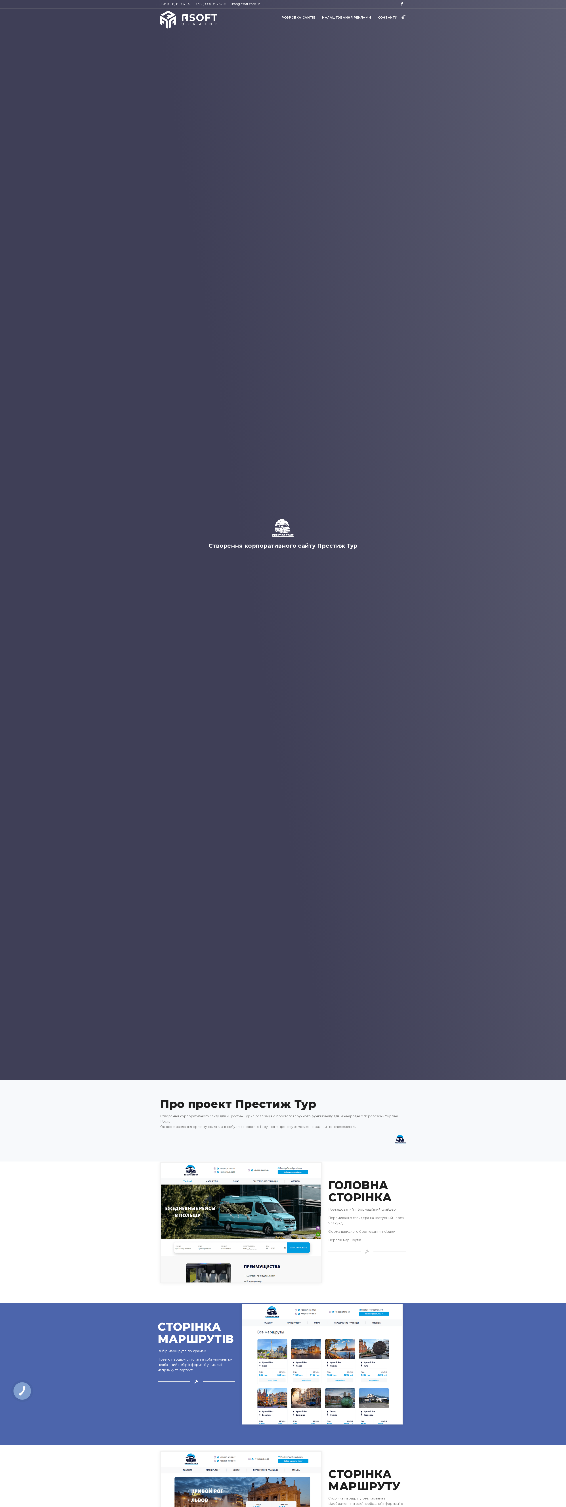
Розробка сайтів (299, 17)
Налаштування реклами (346, 17)
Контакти (388, 17)
